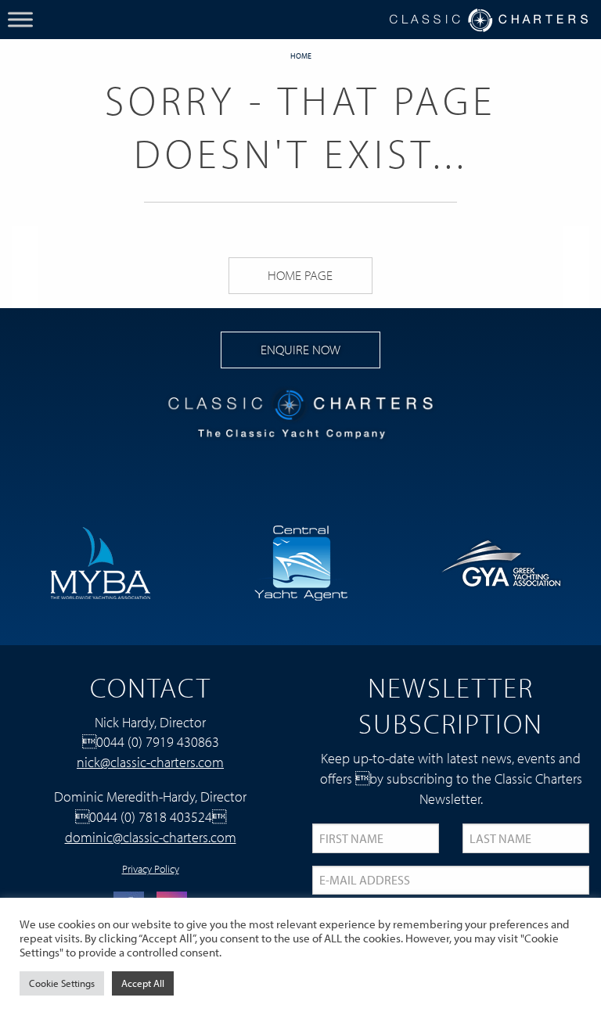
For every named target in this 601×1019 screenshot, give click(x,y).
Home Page (300, 275)
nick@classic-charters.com (150, 761)
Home (300, 56)
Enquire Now (300, 349)
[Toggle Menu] (20, 19)
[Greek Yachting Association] (500, 560)
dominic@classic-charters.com (150, 836)
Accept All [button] (142, 983)
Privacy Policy (150, 869)
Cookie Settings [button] (62, 983)
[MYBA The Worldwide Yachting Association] (100, 560)
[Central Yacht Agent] (300, 560)
